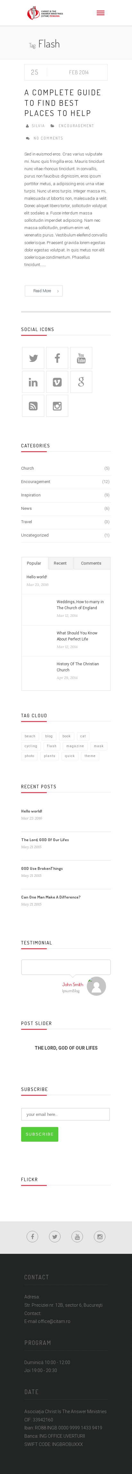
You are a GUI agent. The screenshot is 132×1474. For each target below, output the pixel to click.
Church (27, 468)
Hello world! (37, 577)
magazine (75, 746)
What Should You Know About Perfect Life (77, 636)
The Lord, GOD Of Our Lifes (45, 839)
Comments (91, 563)
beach (30, 736)
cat (83, 736)
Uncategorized (35, 535)
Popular (34, 563)
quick (70, 756)
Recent (60, 563)
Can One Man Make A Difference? (51, 897)
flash (52, 746)
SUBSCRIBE (40, 1134)
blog (49, 736)
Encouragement (76, 125)
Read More (42, 291)
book (66, 736)
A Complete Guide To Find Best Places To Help (63, 102)
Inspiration (31, 495)
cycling (31, 746)
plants (49, 756)
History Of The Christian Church (78, 667)
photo (29, 756)
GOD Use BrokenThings (42, 868)
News (26, 508)
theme (90, 756)
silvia (38, 125)
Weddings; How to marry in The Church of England (80, 605)
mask (99, 746)
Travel (26, 521)
